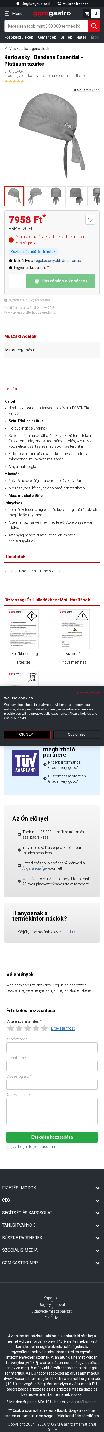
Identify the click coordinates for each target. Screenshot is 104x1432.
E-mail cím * (16, 1058)
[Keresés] (94, 26)
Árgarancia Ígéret (36, 868)
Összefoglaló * (19, 1076)
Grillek (66, 37)
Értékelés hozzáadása (52, 1137)
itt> (73, 932)
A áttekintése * (18, 1095)
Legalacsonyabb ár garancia (57, 261)
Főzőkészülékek (18, 37)
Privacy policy (88, 693)
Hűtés (81, 37)
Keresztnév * (16, 1039)
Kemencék (46, 37)
